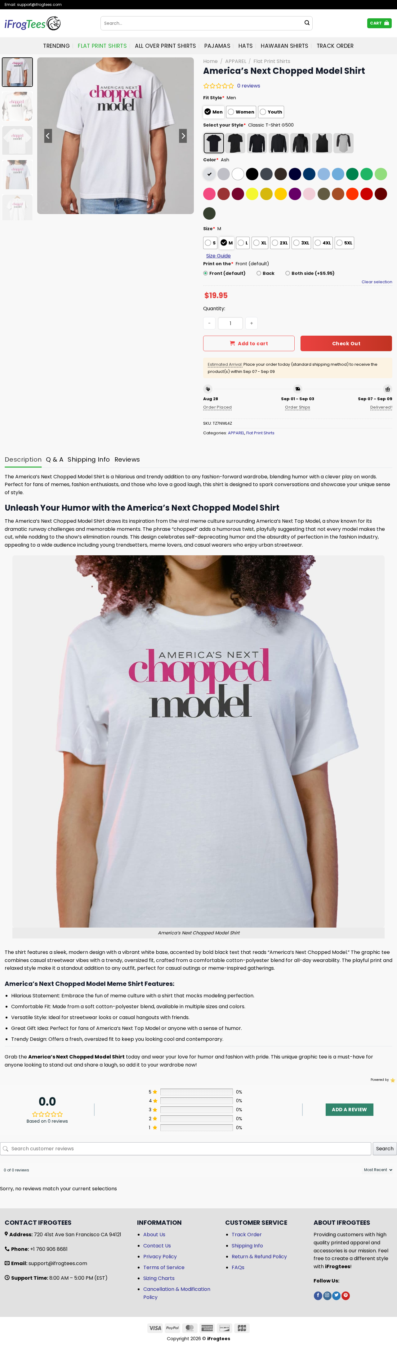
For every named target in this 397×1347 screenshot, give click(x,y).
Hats (246, 46)
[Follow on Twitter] (336, 1295)
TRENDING (56, 46)
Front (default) (227, 273)
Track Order (335, 46)
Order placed (217, 407)
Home (210, 61)
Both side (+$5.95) (313, 273)
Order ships (297, 407)
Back (268, 273)
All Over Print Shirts (165, 46)
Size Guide (218, 255)
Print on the (218, 264)
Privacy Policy (160, 1256)
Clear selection (377, 281)
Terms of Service (164, 1267)
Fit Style (214, 98)
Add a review (349, 1109)
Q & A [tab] (54, 459)
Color (211, 160)
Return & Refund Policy (259, 1256)
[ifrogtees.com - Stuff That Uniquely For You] (48, 23)
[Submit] (307, 23)
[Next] (183, 135)
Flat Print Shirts (102, 46)
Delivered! (381, 407)
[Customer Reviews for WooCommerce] (392, 1079)
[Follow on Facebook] (318, 1295)
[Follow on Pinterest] (345, 1295)
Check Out (346, 343)
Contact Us (157, 1245)
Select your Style (224, 125)
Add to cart (253, 343)
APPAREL (235, 61)
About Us (154, 1234)
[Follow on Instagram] (327, 1295)
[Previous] (48, 135)
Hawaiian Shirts (284, 46)
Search (385, 1148)
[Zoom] (45, 207)
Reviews (127, 459)
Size (209, 229)
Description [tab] (23, 459)
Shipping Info (247, 1245)
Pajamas (217, 46)
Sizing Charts (159, 1278)
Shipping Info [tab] (89, 459)
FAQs (238, 1267)
